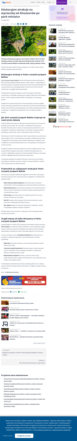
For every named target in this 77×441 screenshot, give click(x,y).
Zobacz (43, 2)
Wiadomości (10, 6)
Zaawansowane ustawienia (61, 430)
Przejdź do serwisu (24, 436)
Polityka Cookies (7, 435)
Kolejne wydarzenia (38, 343)
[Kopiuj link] (18, 24)
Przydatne (33, 2)
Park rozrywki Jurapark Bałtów (10, 80)
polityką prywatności (44, 430)
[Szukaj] (53, 2)
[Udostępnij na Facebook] (26, 24)
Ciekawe (38, 2)
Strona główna (4, 6)
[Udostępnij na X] (23, 24)
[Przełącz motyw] (70, 2)
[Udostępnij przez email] (21, 24)
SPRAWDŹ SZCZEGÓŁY (62, 18)
